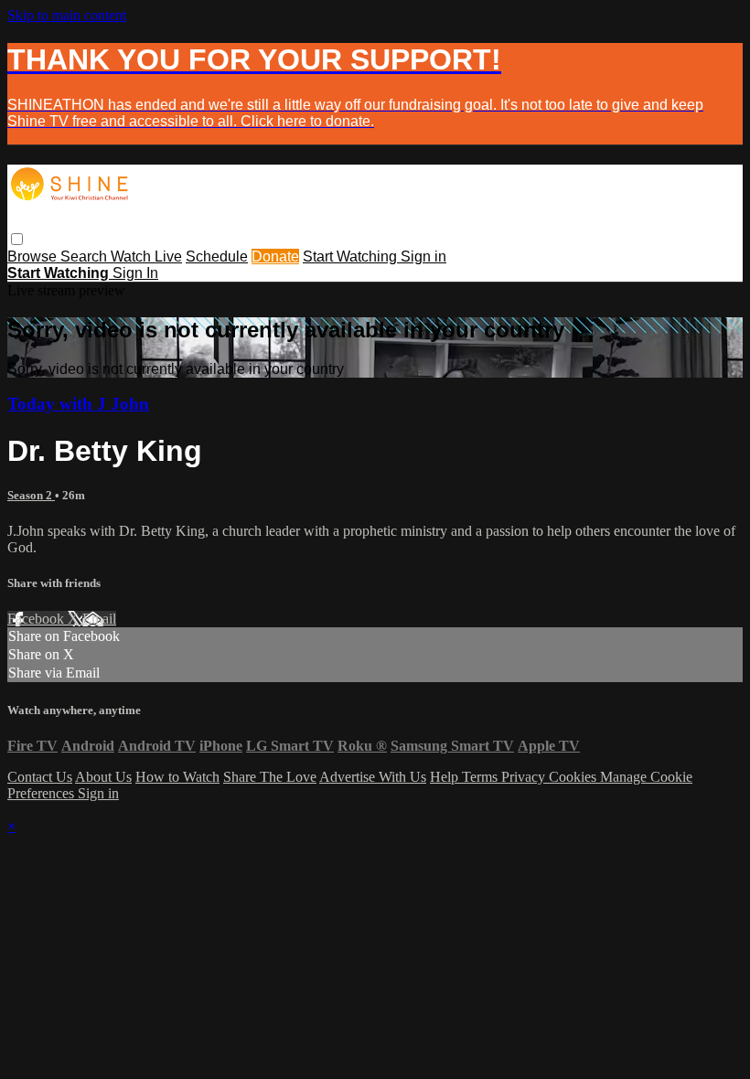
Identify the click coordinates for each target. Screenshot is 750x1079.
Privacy (525, 777)
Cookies (574, 777)
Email (99, 618)
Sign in (423, 256)
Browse (33, 256)
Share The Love (269, 777)
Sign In (135, 273)
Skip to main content (66, 15)
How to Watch (177, 777)
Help (446, 777)
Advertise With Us (372, 777)
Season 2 (31, 495)
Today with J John (78, 403)
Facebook (37, 618)
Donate (275, 256)
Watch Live (146, 256)
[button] (17, 239)
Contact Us (39, 777)
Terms (481, 777)
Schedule (217, 256)
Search (85, 256)
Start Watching (352, 256)
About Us (103, 777)
